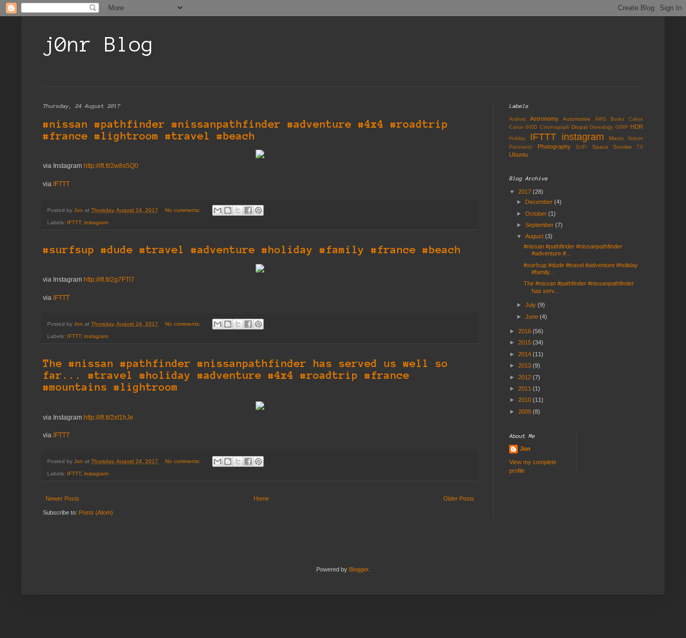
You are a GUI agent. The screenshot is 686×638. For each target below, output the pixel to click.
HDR (636, 126)
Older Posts (458, 498)
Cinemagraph (554, 127)
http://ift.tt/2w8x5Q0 (111, 166)
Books (617, 119)
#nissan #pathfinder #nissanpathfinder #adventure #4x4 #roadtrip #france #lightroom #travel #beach (245, 130)
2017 (525, 191)
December (539, 202)
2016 (525, 331)
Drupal (579, 127)
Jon (525, 448)
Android (517, 119)
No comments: (183, 210)
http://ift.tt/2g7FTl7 (109, 279)
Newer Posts (62, 498)
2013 (525, 365)
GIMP (621, 127)
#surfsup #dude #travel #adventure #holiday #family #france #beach (252, 249)
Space (600, 147)
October (536, 213)
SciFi (581, 147)
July (531, 305)
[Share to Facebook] (248, 210)
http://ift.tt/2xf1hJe (108, 417)
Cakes (636, 119)
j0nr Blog (98, 44)
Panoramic (521, 147)
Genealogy (601, 127)
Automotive (577, 119)
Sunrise (622, 147)
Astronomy (544, 118)
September (540, 225)
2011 (525, 388)
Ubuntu (518, 154)
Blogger (358, 569)
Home (261, 498)
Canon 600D (523, 127)
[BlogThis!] (227, 210)
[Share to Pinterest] (258, 210)
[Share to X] (238, 210)
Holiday (517, 138)
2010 (525, 400)
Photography (554, 146)
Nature (635, 138)
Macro (616, 138)
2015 (525, 342)
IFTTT (61, 184)
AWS (600, 119)
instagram (96, 222)
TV (640, 147)
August (535, 236)
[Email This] (217, 210)
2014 (525, 354)
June (532, 316)
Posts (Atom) (96, 512)
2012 (525, 377)
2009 (525, 411)
